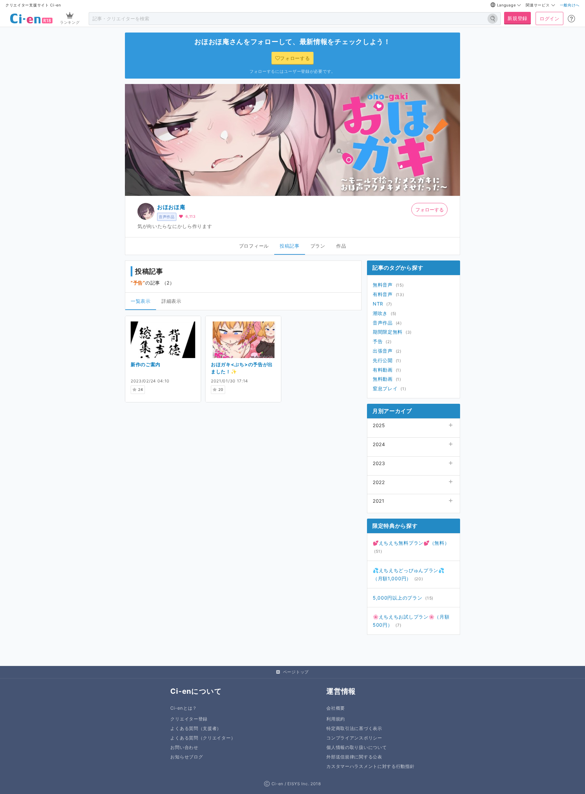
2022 (379, 482)
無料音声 (383, 285)
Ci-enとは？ (183, 708)
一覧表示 (141, 301)
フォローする (429, 209)
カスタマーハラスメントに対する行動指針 (370, 766)
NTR (378, 304)
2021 (379, 501)
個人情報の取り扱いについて (356, 747)
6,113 (191, 216)
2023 (379, 463)
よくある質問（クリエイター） (202, 738)
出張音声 (383, 351)
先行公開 (383, 360)
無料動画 (383, 379)
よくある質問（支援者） (195, 728)
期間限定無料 (388, 332)
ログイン (550, 18)
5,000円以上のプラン (397, 598)
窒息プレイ (385, 388)
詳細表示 (171, 301)
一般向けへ (570, 5)
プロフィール (254, 246)
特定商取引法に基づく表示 (354, 728)
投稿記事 (290, 246)
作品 (341, 246)
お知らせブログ (186, 757)
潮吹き (380, 313)
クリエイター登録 (189, 719)
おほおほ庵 (171, 207)
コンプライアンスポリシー (354, 738)
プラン (317, 246)
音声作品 (167, 216)
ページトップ (296, 671)
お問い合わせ (184, 747)
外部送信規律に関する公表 (354, 757)
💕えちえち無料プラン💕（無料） (411, 543)
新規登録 (517, 18)
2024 (379, 444)
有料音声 (383, 294)
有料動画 (383, 370)
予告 (378, 341)
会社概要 (335, 708)
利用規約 (335, 719)
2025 (379, 425)
